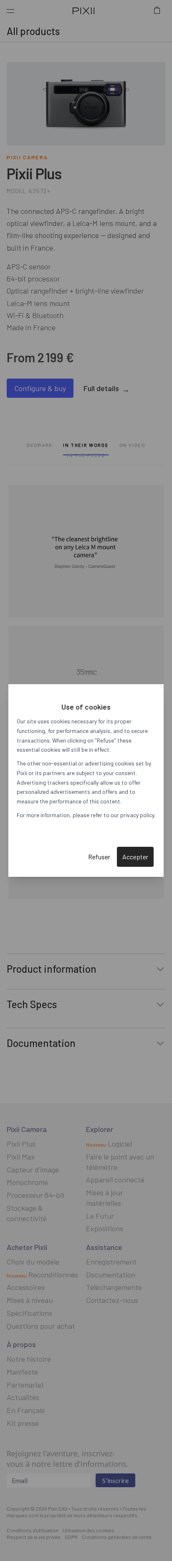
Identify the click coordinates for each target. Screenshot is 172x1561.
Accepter (135, 857)
